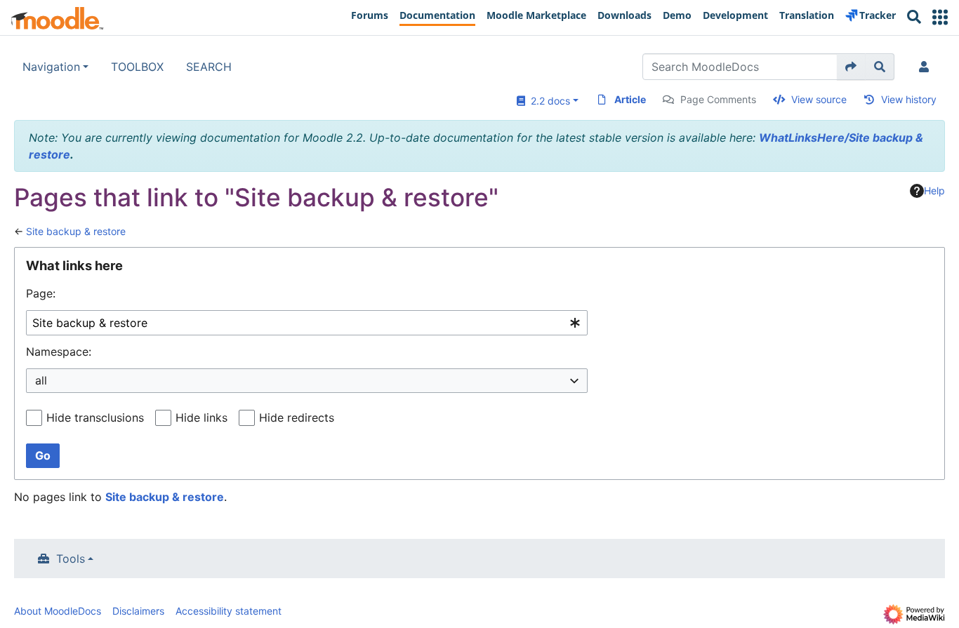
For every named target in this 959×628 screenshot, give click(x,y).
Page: (40, 293)
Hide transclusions (95, 417)
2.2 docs (547, 101)
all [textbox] (41, 380)
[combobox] (307, 323)
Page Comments (718, 99)
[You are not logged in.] (927, 67)
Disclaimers (138, 611)
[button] (940, 17)
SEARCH (209, 67)
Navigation (51, 67)
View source (819, 99)
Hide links (201, 417)
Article (630, 99)
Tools (70, 559)
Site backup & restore (76, 231)
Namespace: (58, 352)
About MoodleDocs (57, 611)
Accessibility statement (229, 611)
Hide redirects (296, 417)
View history (909, 99)
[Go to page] (851, 66)
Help (934, 190)
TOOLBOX (137, 67)
